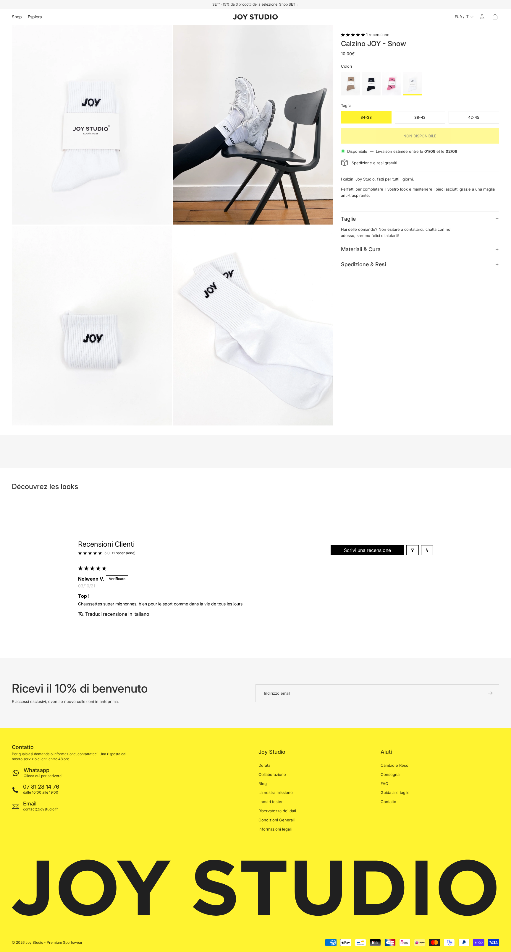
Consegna (390, 774)
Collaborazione (272, 774)
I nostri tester (270, 802)
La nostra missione (275, 792)
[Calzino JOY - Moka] (350, 83)
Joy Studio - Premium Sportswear (54, 942)
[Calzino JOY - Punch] (391, 83)
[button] (353, 34)
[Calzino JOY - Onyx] (371, 83)
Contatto (388, 802)
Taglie (348, 218)
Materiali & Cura (361, 249)
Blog (262, 783)
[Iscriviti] (490, 693)
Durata (264, 765)
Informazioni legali (275, 829)
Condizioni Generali (276, 820)
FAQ (384, 783)
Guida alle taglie (395, 792)
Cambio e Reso (394, 765)
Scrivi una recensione (367, 550)
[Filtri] (412, 550)
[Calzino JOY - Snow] (412, 83)
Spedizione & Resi (363, 264)
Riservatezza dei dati (277, 810)
